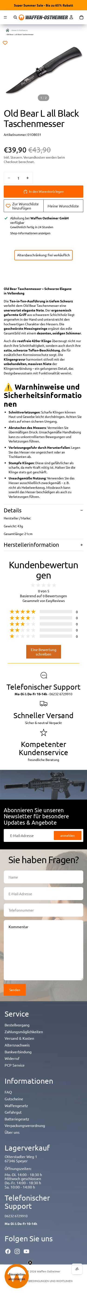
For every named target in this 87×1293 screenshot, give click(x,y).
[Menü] (5, 17)
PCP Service (15, 1065)
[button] (17, 1276)
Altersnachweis (17, 1045)
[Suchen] (15, 17)
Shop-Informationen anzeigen (30, 233)
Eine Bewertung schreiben (43, 651)
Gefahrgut (13, 1112)
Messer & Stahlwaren (20, 30)
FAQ (8, 1092)
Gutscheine (14, 1098)
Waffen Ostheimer (48, 1271)
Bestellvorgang (17, 1024)
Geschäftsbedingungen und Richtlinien (44, 1281)
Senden (14, 990)
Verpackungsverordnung (25, 1125)
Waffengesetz (16, 1105)
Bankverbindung (18, 1051)
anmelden (67, 835)
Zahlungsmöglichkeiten (24, 1031)
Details (13, 510)
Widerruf (12, 1058)
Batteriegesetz (17, 1118)
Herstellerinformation (31, 544)
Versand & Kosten (19, 1038)
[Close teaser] (30, 1262)
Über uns (12, 1132)
